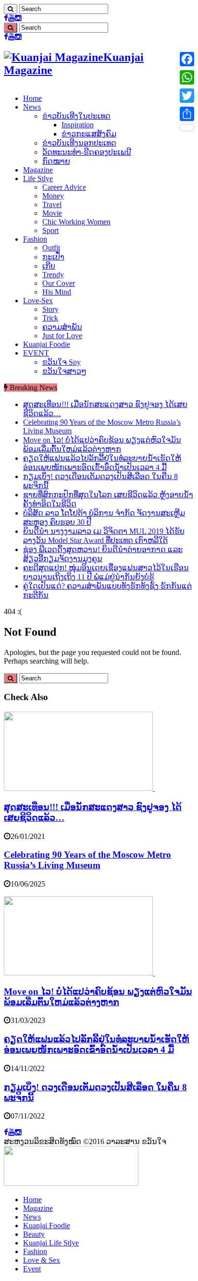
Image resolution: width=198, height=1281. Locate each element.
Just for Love (62, 336)
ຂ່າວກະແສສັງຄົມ (89, 134)
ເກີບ (48, 266)
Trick (50, 318)
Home (32, 98)
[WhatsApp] (187, 77)
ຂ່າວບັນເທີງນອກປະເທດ (79, 143)
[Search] (10, 9)
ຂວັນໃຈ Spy (61, 362)
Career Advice (64, 187)
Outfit (51, 248)
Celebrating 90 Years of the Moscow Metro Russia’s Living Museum (87, 860)
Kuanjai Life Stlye (51, 1243)
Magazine (38, 170)
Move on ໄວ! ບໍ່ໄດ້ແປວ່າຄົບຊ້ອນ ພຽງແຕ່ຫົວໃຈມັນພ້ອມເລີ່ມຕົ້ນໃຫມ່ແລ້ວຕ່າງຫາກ (98, 996)
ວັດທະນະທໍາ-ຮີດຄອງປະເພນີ (86, 152)
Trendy (53, 275)
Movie (52, 213)
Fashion (35, 239)
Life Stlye (38, 178)
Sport (50, 230)
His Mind (56, 292)
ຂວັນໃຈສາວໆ (64, 371)
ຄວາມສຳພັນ (62, 327)
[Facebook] (6, 18)
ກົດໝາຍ (56, 161)
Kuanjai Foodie (46, 344)
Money (53, 196)
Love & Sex (41, 1260)
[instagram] (18, 18)
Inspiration (78, 125)
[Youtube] (11, 18)
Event (32, 1269)
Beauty (34, 1234)
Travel (52, 204)
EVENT (36, 353)
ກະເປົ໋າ (53, 257)
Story (50, 309)
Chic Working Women (76, 222)
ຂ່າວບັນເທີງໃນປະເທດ (76, 116)
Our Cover (58, 283)
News (32, 107)
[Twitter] (187, 95)
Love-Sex (38, 300)
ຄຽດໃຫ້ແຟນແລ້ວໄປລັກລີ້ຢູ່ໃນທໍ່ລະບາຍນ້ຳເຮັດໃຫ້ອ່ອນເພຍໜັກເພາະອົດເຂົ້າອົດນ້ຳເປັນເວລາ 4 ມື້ (96, 1044)
